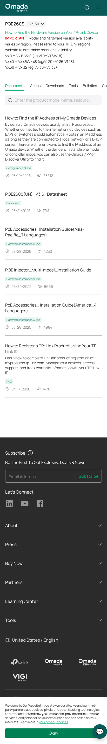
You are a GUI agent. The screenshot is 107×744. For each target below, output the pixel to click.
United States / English (35, 640)
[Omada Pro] (87, 662)
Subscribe (88, 476)
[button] (87, 8)
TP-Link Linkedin (9, 503)
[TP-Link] (19, 662)
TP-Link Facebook (40, 503)
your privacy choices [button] (53, 722)
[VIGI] (19, 677)
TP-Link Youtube (25, 503)
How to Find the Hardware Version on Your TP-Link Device (51, 32)
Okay (53, 733)
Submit (9, 100)
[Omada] (53, 662)
